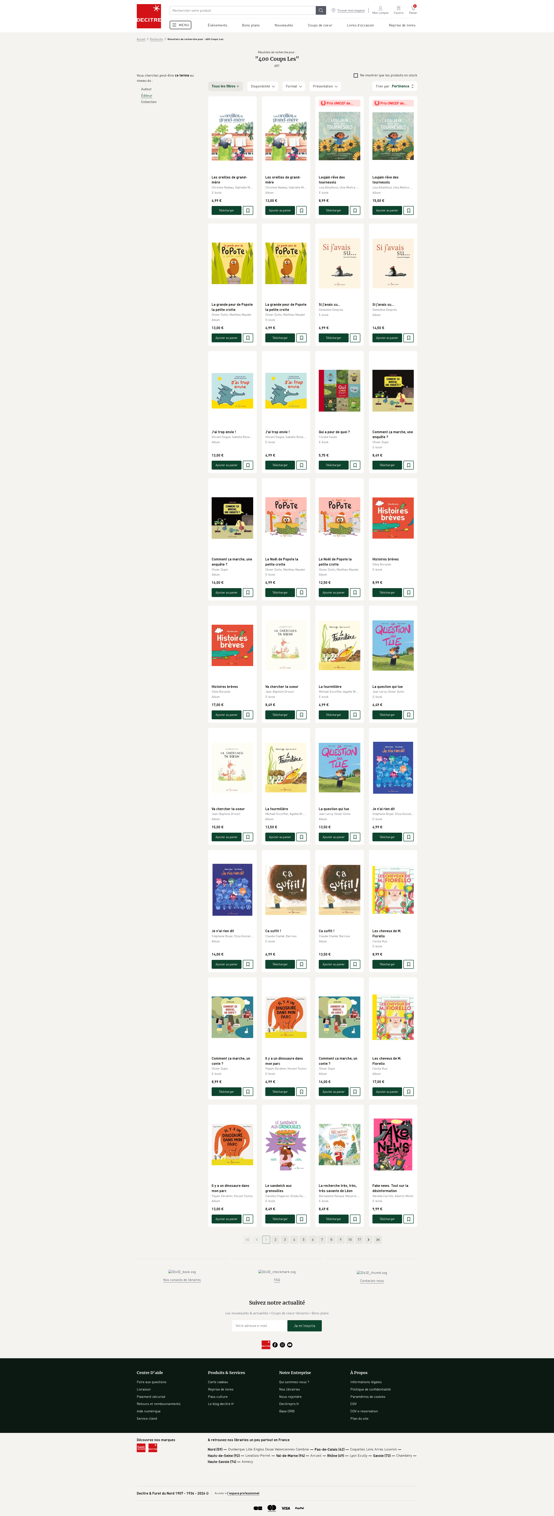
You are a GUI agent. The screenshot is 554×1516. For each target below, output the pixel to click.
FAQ (277, 1280)
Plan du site (359, 1418)
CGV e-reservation (364, 1411)
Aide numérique (149, 1411)
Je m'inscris (304, 1325)
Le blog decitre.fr (221, 1404)
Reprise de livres (221, 1389)
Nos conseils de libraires (182, 1280)
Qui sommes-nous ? (294, 1382)
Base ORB (287, 1411)
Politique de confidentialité (370, 1389)
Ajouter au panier (280, 210)
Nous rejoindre (290, 1396)
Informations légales (366, 1382)
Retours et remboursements (158, 1404)
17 (359, 1239)
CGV (353, 1404)
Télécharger (226, 210)
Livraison (144, 1389)
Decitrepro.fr (289, 1404)
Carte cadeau (218, 1382)
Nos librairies (289, 1389)
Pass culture (218, 1396)
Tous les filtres (223, 86)
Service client (147, 1418)
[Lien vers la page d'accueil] (149, 16)
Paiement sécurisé (151, 1396)
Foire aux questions (151, 1382)
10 (350, 1239)
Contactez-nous (372, 1280)
